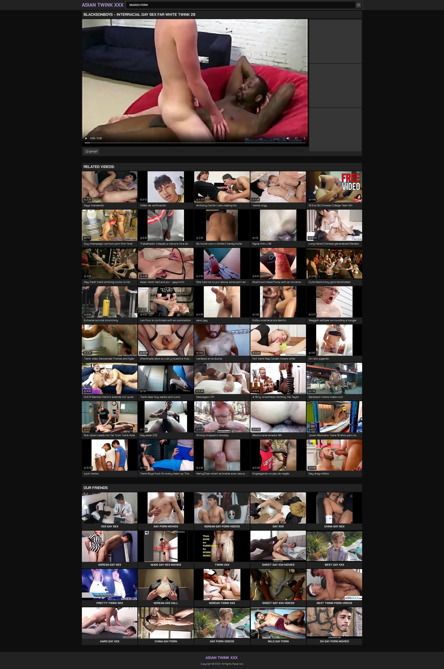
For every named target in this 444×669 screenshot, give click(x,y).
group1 (93, 151)
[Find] (358, 5)
